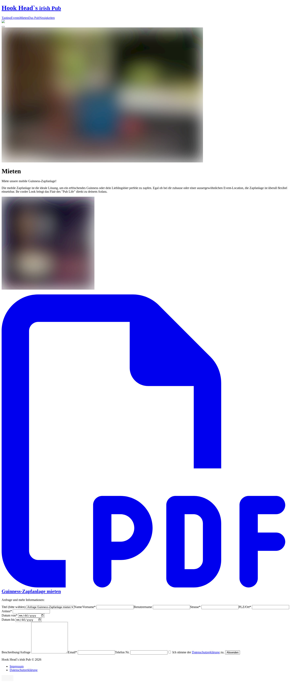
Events (15, 18)
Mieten (24, 18)
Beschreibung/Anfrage (16, 652)
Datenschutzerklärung (206, 652)
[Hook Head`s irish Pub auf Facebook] (4, 680)
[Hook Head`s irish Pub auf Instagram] (10, 680)
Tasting (6, 18)
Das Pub (33, 18)
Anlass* (7, 611)
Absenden (232, 652)
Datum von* (10, 615)
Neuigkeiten (47, 18)
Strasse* (195, 607)
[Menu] (3, 26)
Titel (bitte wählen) (14, 607)
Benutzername (143, 607)
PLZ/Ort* (245, 607)
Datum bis (9, 619)
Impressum (17, 666)
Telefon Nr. (122, 652)
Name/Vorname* (85, 607)
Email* (73, 652)
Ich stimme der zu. (198, 652)
